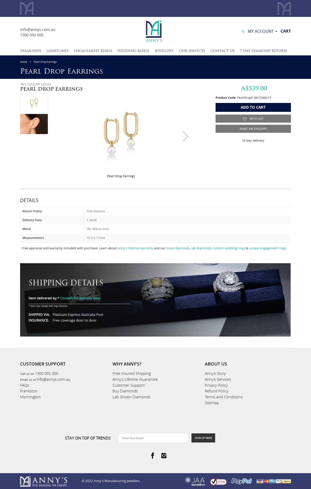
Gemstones (57, 51)
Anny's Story (215, 373)
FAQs (24, 385)
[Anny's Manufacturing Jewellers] (153, 31)
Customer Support (129, 385)
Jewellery (164, 51)
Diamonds (30, 51)
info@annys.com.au (37, 29)
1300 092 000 (31, 34)
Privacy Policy (216, 385)
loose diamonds (178, 248)
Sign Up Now (203, 438)
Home (23, 61)
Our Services (192, 51)
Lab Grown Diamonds (131, 396)
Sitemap (212, 402)
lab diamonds (201, 248)
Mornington (30, 396)
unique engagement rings (267, 248)
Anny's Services (218, 379)
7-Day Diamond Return (263, 51)
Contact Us (222, 51)
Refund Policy (216, 390)
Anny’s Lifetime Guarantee (135, 379)
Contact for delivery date (80, 298)
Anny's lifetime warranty (135, 248)
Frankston (28, 390)
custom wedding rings (229, 248)
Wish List (256, 118)
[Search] (242, 31)
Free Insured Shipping (132, 373)
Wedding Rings (133, 51)
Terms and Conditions (224, 396)
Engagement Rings (93, 51)
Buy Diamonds (125, 390)
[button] (185, 136)
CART (286, 31)
